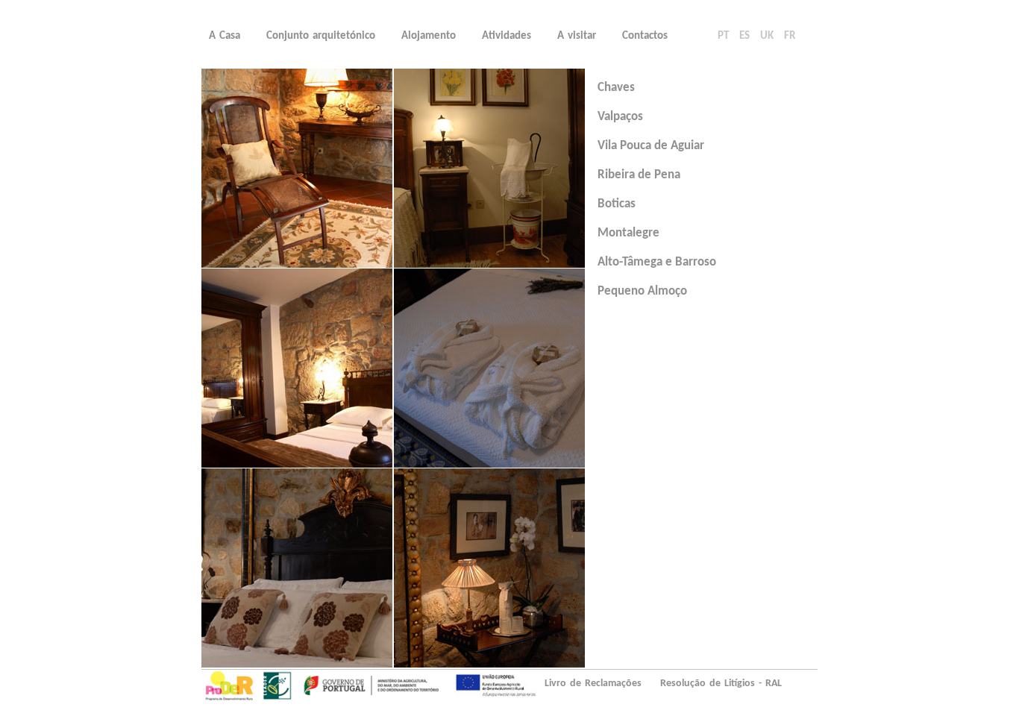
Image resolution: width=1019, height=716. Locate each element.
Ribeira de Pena (639, 175)
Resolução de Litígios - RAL (721, 683)
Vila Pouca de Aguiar (651, 145)
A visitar (576, 36)
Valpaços (620, 116)
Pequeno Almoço (642, 291)
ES (744, 36)
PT (723, 36)
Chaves (616, 87)
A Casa (224, 36)
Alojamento (428, 36)
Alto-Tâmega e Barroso (657, 262)
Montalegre (628, 233)
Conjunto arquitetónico (320, 36)
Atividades (506, 36)
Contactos (645, 36)
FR (789, 36)
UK (767, 36)
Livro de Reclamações (593, 683)
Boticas (617, 204)
